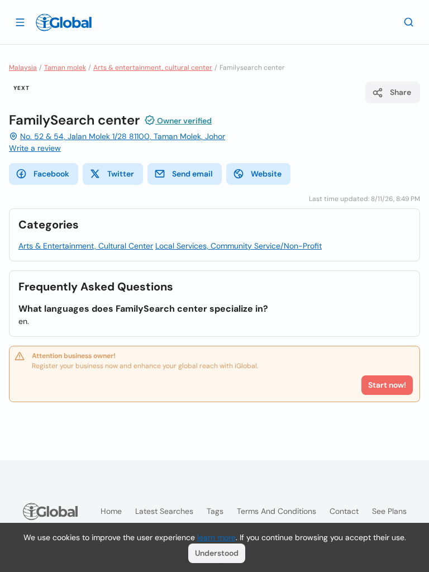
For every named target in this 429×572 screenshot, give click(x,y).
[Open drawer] (20, 22)
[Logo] (64, 22)
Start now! (387, 385)
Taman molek (65, 67)
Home (111, 511)
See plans (389, 511)
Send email (192, 174)
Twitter (120, 174)
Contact (344, 511)
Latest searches (164, 511)
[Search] (409, 22)
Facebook (51, 174)
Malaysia (23, 67)
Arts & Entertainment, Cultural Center (85, 246)
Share (400, 92)
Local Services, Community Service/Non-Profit (238, 246)
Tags (215, 511)
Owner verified (183, 121)
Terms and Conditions (276, 511)
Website (266, 174)
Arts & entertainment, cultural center (152, 67)
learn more (216, 537)
